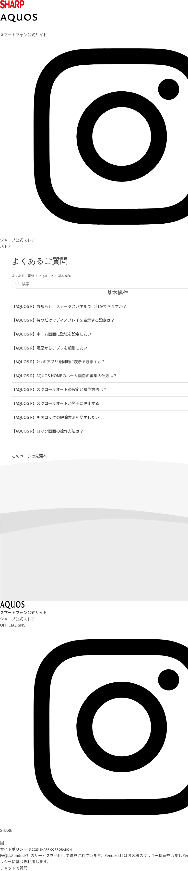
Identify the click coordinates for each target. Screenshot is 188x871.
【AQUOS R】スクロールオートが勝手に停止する (55, 403)
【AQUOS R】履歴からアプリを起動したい (49, 348)
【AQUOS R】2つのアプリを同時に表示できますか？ (58, 361)
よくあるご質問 (23, 275)
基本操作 (64, 275)
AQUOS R (46, 275)
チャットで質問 (13, 868)
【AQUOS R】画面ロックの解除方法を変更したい (55, 417)
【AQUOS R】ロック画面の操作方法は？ (47, 431)
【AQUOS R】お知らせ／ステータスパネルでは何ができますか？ (69, 306)
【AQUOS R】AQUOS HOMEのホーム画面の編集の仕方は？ (64, 375)
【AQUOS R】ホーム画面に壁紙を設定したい (51, 334)
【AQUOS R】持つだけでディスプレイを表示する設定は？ (63, 320)
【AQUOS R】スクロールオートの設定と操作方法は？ (59, 389)
